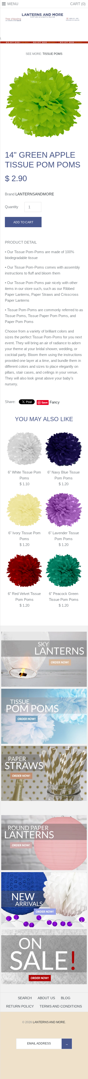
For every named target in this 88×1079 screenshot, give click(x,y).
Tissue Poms (52, 54)
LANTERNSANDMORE (34, 194)
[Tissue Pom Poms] (44, 743)
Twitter (38, 29)
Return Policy (20, 1006)
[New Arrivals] (44, 926)
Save (45, 402)
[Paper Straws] (44, 800)
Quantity (11, 207)
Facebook (31, 29)
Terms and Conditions (61, 1006)
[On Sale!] (44, 983)
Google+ (44, 29)
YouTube (56, 29)
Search (25, 998)
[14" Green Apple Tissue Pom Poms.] (44, 67)
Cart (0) (78, 4)
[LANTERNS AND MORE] (44, 13)
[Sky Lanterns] (44, 686)
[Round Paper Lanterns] (44, 869)
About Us (46, 998)
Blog (65, 998)
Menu (12, 4)
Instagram (50, 29)
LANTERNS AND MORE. (49, 1022)
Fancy (55, 402)
